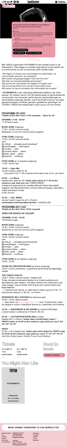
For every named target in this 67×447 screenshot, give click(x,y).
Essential (16, 31)
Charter (4, 438)
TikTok (35, 438)
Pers (3, 435)
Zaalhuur (4, 436)
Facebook (36, 435)
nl (3, 2)
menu (61, 2)
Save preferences (20, 50)
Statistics (16, 42)
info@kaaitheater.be (18, 437)
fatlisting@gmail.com (28, 302)
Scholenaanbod (6, 433)
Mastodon (36, 440)
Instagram (36, 433)
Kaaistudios (7, 354)
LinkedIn (35, 436)
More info (15, 28)
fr (5, 2)
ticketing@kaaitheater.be (19, 445)
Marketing (16, 38)
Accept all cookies (34, 53)
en (8, 2)
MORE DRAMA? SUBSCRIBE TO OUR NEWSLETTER (33, 427)
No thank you (19, 53)
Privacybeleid (6, 442)
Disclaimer (5, 440)
